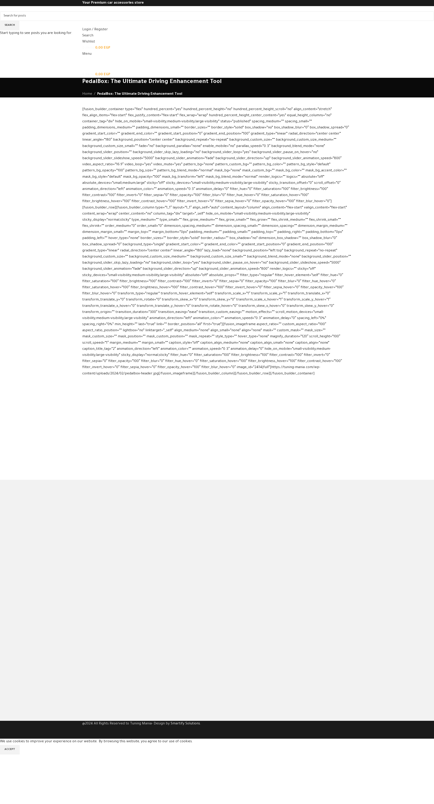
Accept (10, 749)
